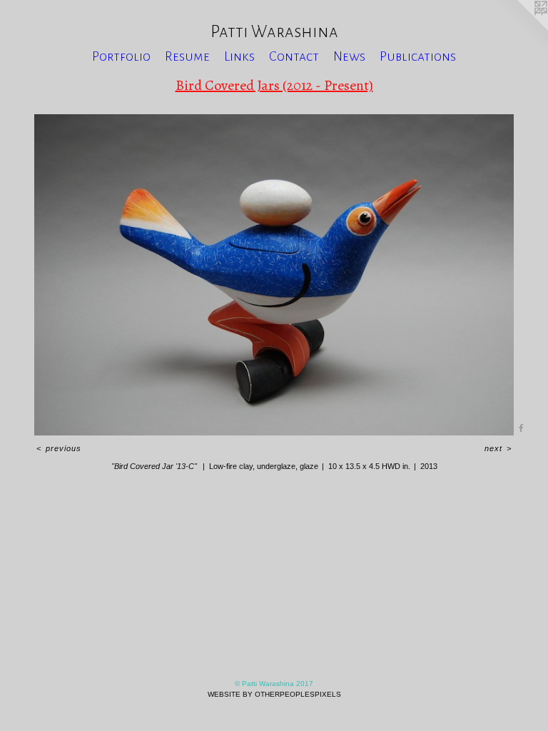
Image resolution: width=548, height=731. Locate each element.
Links (239, 56)
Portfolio (121, 56)
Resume (187, 56)
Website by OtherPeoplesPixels (274, 694)
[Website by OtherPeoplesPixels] (519, 28)
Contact (294, 56)
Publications (418, 56)
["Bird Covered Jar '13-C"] (274, 274)
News (349, 56)
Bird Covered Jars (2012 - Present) (274, 85)
